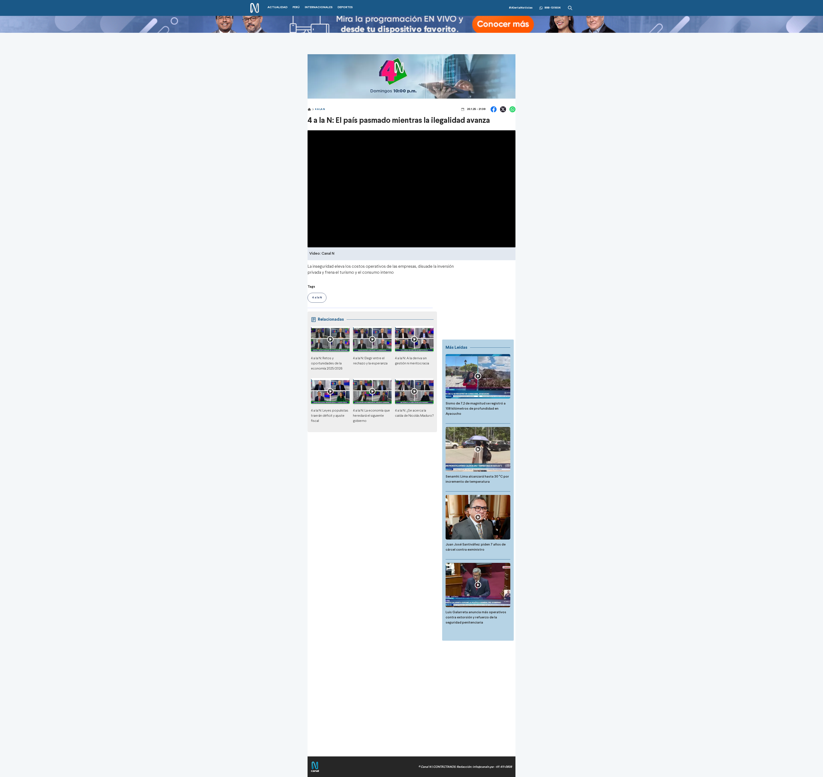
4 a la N (320, 109)
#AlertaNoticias (521, 7)
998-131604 (552, 7)
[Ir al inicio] (254, 8)
